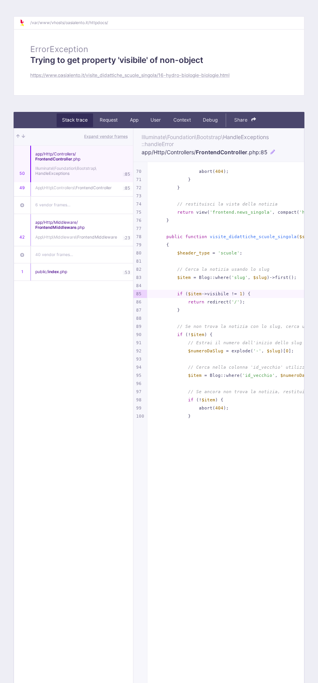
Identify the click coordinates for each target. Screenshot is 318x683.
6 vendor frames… (53, 204)
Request (109, 120)
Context (182, 120)
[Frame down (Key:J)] (23, 137)
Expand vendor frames (106, 136)
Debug (210, 120)
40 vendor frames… (54, 254)
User (155, 120)
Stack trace (75, 120)
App (134, 120)
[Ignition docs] (24, 22)
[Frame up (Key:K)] (18, 137)
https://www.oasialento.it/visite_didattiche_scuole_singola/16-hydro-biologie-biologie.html (130, 75)
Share (241, 120)
